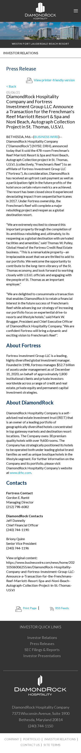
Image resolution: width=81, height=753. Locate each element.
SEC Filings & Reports (42, 649)
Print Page (30, 608)
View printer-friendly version (54, 80)
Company (11, 739)
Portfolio (31, 739)
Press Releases (42, 643)
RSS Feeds (62, 608)
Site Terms (52, 745)
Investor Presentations (42, 655)
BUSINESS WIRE (46, 137)
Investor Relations (42, 637)
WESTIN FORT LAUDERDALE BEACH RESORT (40, 43)
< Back (11, 86)
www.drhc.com (20, 472)
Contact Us (30, 745)
